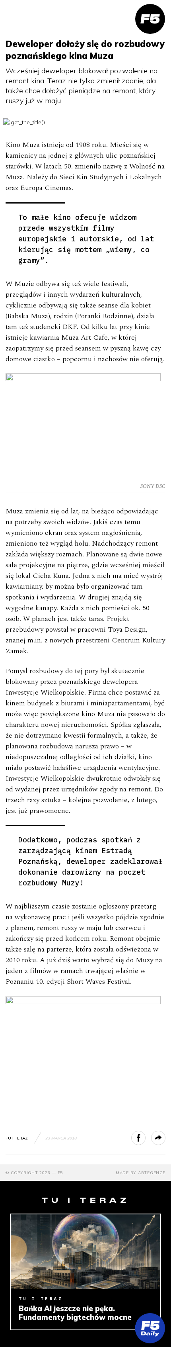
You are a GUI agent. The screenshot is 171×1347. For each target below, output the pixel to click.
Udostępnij (145, 1138)
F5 (60, 1172)
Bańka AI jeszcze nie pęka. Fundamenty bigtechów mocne (75, 1313)
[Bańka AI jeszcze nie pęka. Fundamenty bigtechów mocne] (85, 1251)
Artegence (151, 1172)
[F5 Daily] (150, 1328)
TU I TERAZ (17, 1138)
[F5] (150, 19)
